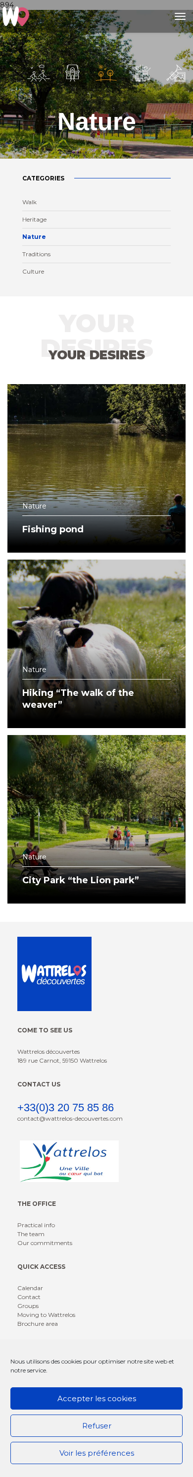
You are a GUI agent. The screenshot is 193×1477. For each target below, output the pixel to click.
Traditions (36, 254)
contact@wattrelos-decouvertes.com (70, 1118)
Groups (28, 1305)
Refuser (96, 1425)
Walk (29, 202)
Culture (33, 271)
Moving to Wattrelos (46, 1314)
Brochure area (37, 1323)
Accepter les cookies (96, 1398)
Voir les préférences (96, 1453)
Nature (34, 236)
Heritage (34, 219)
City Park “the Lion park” (80, 880)
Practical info (36, 1225)
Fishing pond (53, 529)
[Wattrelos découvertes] (15, 16)
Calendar (30, 1288)
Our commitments (44, 1243)
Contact (29, 1297)
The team (31, 1234)
